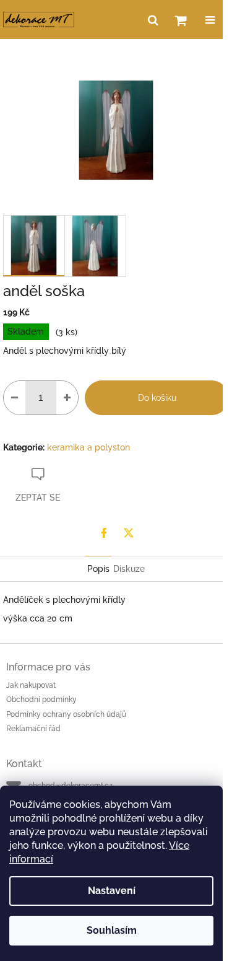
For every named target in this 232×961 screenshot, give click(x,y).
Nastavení (111, 891)
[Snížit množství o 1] (14, 398)
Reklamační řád (33, 728)
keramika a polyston (88, 447)
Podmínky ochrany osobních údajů (66, 714)
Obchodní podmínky (41, 699)
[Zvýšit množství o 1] (67, 398)
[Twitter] (129, 533)
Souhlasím (112, 930)
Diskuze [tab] (129, 569)
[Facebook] (104, 533)
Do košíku (157, 398)
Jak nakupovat (31, 685)
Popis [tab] (98, 569)
